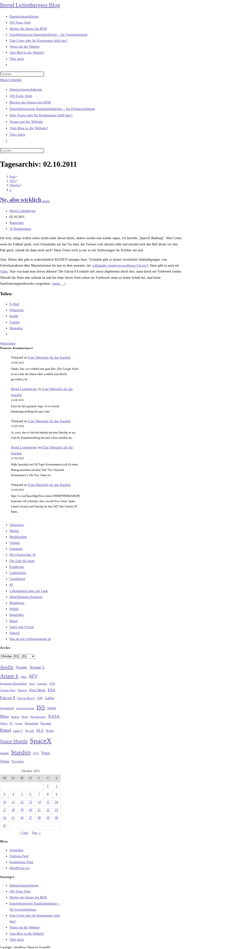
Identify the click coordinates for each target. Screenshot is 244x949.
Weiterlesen (7, 343)
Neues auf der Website (26, 122)
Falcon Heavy (26, 698)
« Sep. (24, 833)
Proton (19, 723)
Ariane (21, 667)
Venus (4, 761)
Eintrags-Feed (19, 856)
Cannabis (42, 683)
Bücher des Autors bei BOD (30, 102)
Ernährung (17, 567)
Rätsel (14, 621)
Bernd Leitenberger (23, 211)
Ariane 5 (36, 667)
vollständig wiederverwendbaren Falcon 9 (120, 265)
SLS (40, 730)
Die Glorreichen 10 (23, 555)
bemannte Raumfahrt (13, 683)
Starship (21, 752)
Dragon (22, 690)
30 (56, 818)
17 (4, 810)
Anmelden (16, 850)
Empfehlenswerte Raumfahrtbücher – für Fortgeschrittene (52, 109)
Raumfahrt (17, 223)
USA (36, 753)
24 (4, 818)
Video (4, 271)
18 (13, 810)
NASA (54, 716)
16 (56, 802)
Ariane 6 (9, 676)
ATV (33, 676)
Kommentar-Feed (21, 862)
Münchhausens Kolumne (26, 597)
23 (56, 810)
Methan (15, 716)
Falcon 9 (7, 697)
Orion (3, 723)
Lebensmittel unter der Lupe (29, 591)
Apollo (6, 667)
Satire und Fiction (22, 627)
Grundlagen (17, 579)
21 (39, 810)
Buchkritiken (18, 537)
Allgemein (17, 525)
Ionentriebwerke (25, 708)
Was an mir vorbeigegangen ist (30, 639)
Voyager (17, 761)
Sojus (50, 730)
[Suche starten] (46, 151)
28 (39, 818)
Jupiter (51, 708)
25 (13, 818)
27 (30, 818)
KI (11, 585)
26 (22, 818)
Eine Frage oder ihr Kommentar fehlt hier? (41, 115)
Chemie (15, 543)
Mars (4, 716)
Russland (46, 723)
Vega (45, 752)
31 (4, 825)
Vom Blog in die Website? (29, 128)
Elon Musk (37, 690)
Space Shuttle (14, 741)
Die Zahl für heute (22, 561)
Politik (14, 609)
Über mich (17, 134)
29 (48, 818)
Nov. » (36, 833)
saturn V (18, 730)
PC (11, 723)
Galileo (50, 698)
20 (30, 810)
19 (22, 810)
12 (22, 802)
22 (48, 810)
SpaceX (15, 633)
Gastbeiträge (18, 573)
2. (11, 189)
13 (30, 802)
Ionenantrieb (7, 708)
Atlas (23, 676)
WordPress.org (19, 868)
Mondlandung (38, 717)
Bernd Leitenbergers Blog (30, 5)
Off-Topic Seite (21, 96)
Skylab (29, 730)
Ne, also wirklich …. (25, 199)
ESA (51, 690)
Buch (32, 683)
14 (39, 802)
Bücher (14, 531)
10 (4, 802)
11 (13, 802)
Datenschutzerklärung (26, 89)
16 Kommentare (20, 229)
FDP (40, 698)
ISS (40, 707)
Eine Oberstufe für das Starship (49, 357)
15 (48, 802)
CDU (52, 683)
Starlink (4, 753)
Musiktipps (17, 603)
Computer (16, 549)
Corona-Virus (7, 690)
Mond (24, 716)
